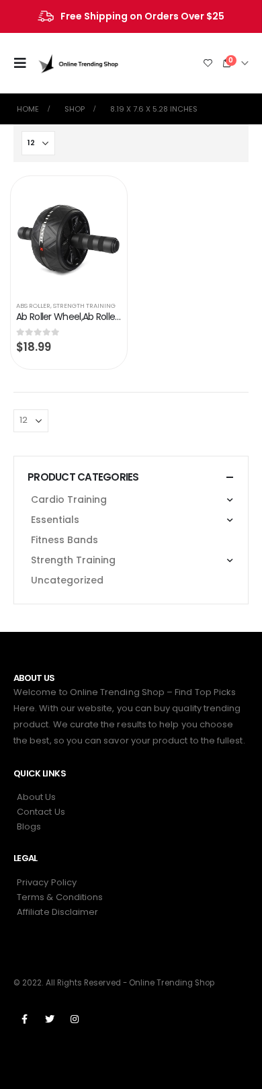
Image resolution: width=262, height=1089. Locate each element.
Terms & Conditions (60, 897)
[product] (69, 236)
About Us (36, 797)
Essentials (55, 519)
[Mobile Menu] (24, 63)
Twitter (50, 1019)
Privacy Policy (47, 882)
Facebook (25, 1019)
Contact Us (41, 811)
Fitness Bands (64, 540)
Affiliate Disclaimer (57, 911)
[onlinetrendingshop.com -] (78, 63)
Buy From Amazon (99, 199)
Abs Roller (33, 305)
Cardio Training (69, 499)
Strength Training (84, 305)
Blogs (29, 826)
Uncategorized (67, 580)
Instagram (74, 1019)
